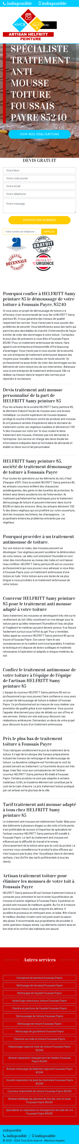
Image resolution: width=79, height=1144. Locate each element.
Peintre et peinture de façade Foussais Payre (39, 1008)
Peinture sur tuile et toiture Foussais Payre (39, 1039)
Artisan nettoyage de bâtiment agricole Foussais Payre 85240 (40, 1070)
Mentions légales (54, 1140)
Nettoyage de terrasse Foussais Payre (40, 985)
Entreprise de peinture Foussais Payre (39, 977)
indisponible (19, 3)
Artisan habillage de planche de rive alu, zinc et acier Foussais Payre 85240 (39, 1100)
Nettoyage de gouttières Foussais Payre (40, 1031)
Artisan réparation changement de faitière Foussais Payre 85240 (39, 1059)
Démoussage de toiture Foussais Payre (39, 1016)
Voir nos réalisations (39, 134)
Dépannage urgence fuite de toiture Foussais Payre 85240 (40, 1048)
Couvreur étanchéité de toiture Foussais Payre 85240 (39, 1091)
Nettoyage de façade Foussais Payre (39, 993)
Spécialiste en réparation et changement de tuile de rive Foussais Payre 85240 (39, 1112)
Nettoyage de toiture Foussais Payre (39, 1023)
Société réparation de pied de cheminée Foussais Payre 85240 (39, 1082)
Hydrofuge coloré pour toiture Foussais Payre (39, 1000)
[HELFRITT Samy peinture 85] (28, 25)
